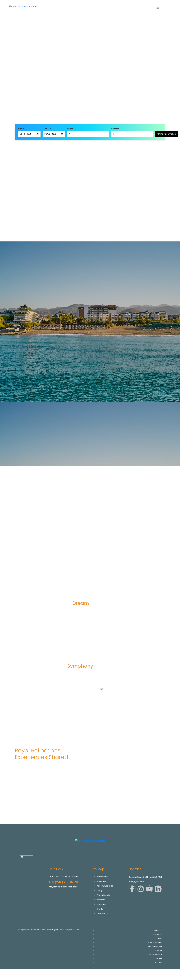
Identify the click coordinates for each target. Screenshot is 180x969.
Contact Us (148, 8)
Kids (142, 4)
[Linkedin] (158, 888)
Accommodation (94, 4)
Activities (152, 4)
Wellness (134, 4)
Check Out (47, 128)
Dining (108, 4)
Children (115, 129)
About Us (78, 4)
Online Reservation (166, 134)
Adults (70, 129)
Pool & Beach (120, 4)
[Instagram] (140, 888)
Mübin (77, 930)
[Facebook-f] (132, 888)
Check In (22, 128)
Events (161, 4)
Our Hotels (66, 4)
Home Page (53, 4)
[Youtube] (149, 888)
